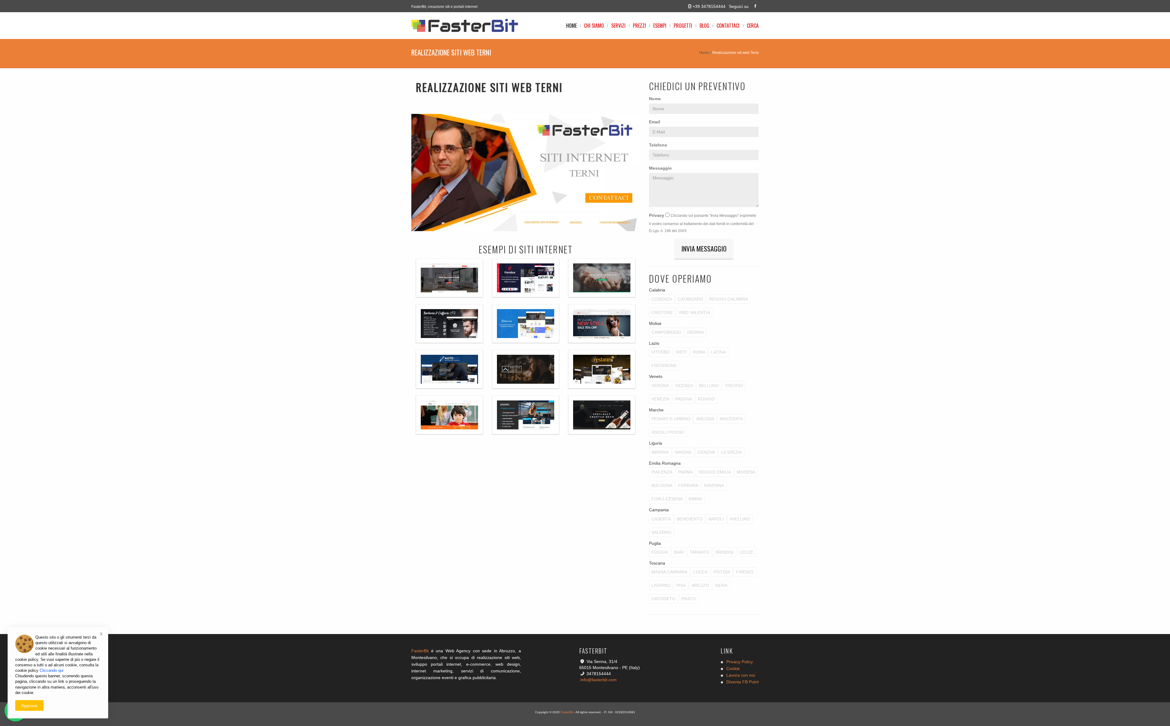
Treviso (734, 385)
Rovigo (706, 398)
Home (571, 25)
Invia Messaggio (703, 248)
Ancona (705, 418)
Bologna (661, 485)
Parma (685, 472)
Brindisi (724, 552)
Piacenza (661, 472)
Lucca (700, 571)
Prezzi (639, 25)
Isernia (695, 332)
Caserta (661, 518)
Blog (704, 25)
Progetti (683, 25)
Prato (688, 598)
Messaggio (660, 168)
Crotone (662, 312)
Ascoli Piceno (667, 432)
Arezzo (700, 585)
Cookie (733, 668)
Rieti (681, 352)
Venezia (660, 398)
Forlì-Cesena (667, 498)
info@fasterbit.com (598, 679)
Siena (721, 585)
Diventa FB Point (742, 681)
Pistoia (721, 571)
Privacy (656, 215)
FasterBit (420, 650)
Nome (655, 98)
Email (654, 121)
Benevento (690, 518)
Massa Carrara (669, 571)
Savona (683, 452)
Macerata (731, 418)
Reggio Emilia (715, 472)
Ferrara (688, 485)
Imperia (660, 452)
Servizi (618, 25)
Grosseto (663, 598)
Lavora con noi (740, 675)
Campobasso (666, 332)
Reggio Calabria (728, 299)
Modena (746, 472)
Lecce (746, 552)
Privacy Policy (739, 661)
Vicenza (684, 385)
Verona (660, 385)
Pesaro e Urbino (670, 418)
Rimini (695, 498)
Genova (706, 452)
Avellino (740, 518)
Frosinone (664, 365)
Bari (679, 552)
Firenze (745, 571)
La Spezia (731, 452)
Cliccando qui (51, 670)
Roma (699, 352)
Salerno (661, 532)
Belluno (709, 385)
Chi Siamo (594, 25)
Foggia (659, 552)
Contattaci (728, 25)
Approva (29, 705)
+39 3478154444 (709, 6)
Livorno (661, 585)
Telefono (658, 145)
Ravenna (714, 485)
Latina (718, 352)
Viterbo (660, 352)
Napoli (716, 518)
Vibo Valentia (694, 312)
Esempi (659, 25)
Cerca (753, 25)
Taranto (700, 552)
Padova (683, 398)
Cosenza (661, 299)
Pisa (681, 585)
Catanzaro (690, 299)
